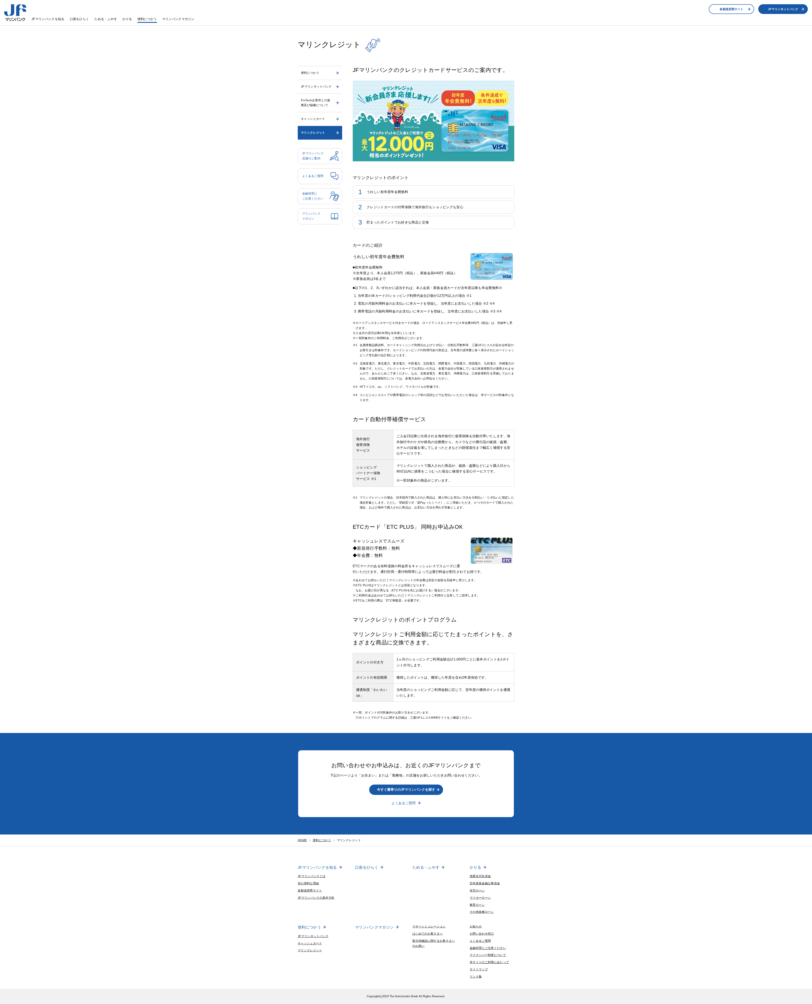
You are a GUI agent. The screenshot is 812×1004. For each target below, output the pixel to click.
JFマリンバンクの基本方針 (316, 897)
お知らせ (476, 926)
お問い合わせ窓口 (482, 933)
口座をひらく (79, 19)
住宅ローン (477, 890)
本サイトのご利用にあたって (489, 962)
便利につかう (147, 19)
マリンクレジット (313, 132)
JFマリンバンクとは (311, 876)
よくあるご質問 (403, 803)
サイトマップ (479, 969)
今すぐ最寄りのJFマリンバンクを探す (406, 789)
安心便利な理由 (308, 883)
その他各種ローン (482, 912)
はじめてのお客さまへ (427, 933)
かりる (127, 19)
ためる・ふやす (105, 19)
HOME (302, 840)
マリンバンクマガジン (178, 19)
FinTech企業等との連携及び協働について (315, 103)
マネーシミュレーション (429, 926)
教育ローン (477, 905)
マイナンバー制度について (488, 955)
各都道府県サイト (731, 9)
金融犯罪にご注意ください (488, 948)
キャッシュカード (313, 119)
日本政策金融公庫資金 (485, 883)
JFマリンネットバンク (783, 9)
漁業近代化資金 (480, 876)
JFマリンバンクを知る (48, 19)
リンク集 (476, 976)
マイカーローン (480, 897)
